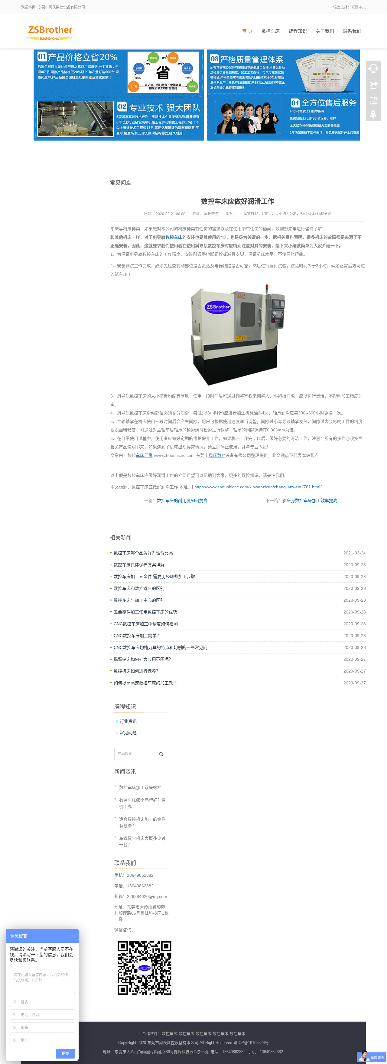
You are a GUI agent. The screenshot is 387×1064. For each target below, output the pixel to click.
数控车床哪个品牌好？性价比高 (143, 552)
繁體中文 (358, 7)
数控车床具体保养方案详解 (139, 564)
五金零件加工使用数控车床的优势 (145, 612)
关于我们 (325, 31)
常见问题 (128, 732)
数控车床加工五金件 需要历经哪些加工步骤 (154, 576)
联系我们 (352, 31)
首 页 (247, 31)
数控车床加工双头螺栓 (140, 787)
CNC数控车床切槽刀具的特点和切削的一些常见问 (160, 647)
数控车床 (271, 31)
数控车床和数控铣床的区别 (139, 588)
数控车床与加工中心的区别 (139, 600)
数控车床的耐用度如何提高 (182, 500)
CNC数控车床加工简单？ (137, 635)
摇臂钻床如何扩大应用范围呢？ (143, 659)
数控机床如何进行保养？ (137, 671)
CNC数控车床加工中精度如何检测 (146, 623)
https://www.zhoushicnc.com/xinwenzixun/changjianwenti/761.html (256, 486)
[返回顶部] (373, 116)
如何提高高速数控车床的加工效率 (145, 682)
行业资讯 (128, 721)
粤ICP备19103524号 (251, 1042)
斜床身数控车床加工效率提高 (309, 500)
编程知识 (298, 31)
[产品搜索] (161, 754)
